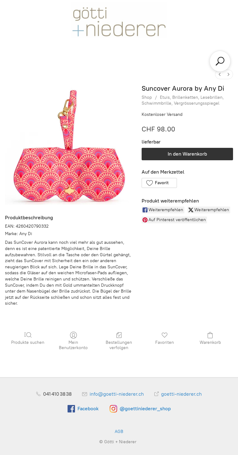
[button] (159, 183)
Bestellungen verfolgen (119, 345)
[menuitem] (219, 74)
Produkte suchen (27, 342)
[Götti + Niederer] (119, 19)
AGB (119, 431)
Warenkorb (210, 342)
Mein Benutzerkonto (73, 345)
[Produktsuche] (220, 61)
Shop (147, 97)
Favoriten (164, 342)
